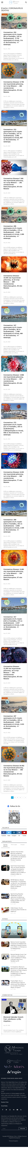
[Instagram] (14, 832)
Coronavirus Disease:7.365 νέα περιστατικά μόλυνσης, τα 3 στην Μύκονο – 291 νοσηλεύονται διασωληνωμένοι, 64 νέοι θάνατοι (14, 184)
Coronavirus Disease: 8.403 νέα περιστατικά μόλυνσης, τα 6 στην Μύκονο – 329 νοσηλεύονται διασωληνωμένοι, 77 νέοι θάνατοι (14, 477)
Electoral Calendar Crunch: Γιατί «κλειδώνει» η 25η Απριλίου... (14, 1019)
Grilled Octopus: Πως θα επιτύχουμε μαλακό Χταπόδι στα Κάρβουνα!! (18, 909)
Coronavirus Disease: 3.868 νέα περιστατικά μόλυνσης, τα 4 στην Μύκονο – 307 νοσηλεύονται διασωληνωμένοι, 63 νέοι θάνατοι (14, 380)
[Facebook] (3, 832)
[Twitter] (8, 832)
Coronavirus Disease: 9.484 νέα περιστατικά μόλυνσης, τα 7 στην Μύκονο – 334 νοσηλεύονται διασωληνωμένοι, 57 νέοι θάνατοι (14, 574)
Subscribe (22, 1128)
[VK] (19, 832)
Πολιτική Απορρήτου (13, 1140)
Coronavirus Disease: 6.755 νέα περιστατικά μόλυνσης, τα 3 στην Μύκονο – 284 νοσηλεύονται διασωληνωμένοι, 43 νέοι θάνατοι (14, 87)
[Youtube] (24, 832)
